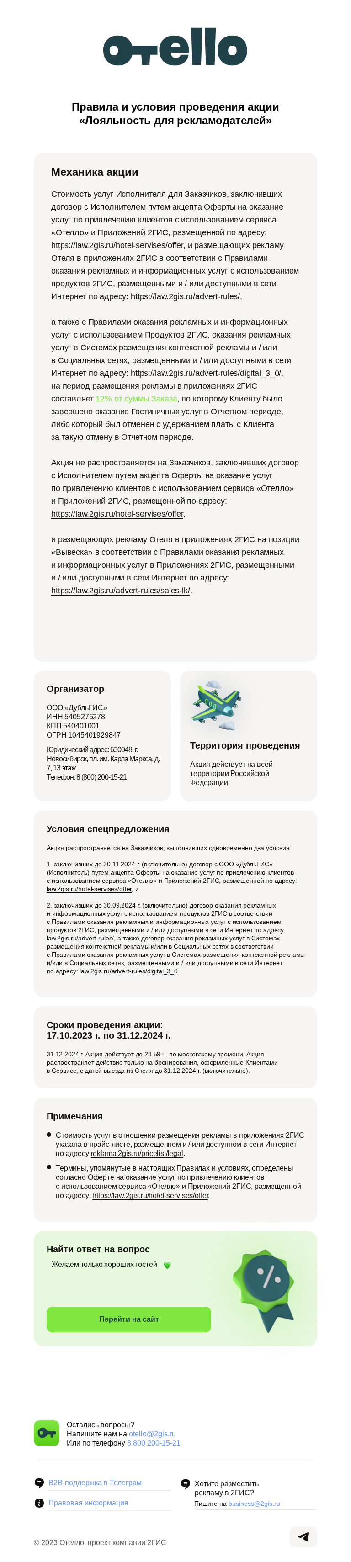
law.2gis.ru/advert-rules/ (80, 938)
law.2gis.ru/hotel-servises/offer (89, 888)
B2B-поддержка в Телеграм (95, 1483)
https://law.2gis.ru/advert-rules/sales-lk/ (120, 590)
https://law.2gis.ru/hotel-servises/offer (117, 245)
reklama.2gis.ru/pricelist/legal (137, 1153)
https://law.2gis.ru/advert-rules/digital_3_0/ (206, 373)
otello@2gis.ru (152, 1434)
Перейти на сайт (129, 1319)
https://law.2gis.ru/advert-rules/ (185, 296)
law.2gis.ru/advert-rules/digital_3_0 (129, 971)
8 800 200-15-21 (154, 1443)
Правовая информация (88, 1503)
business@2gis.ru (254, 1503)
